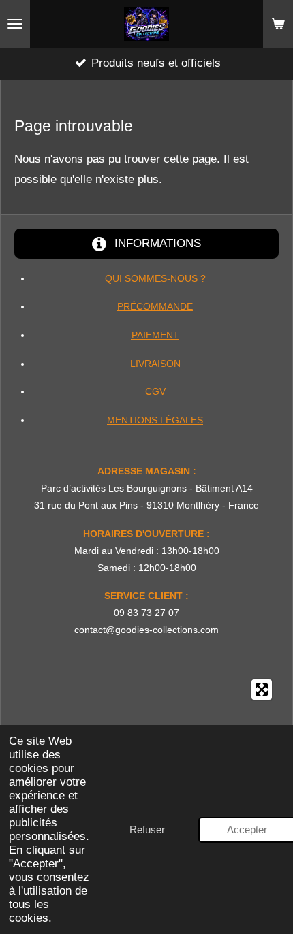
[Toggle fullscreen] (261, 689)
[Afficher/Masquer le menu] (15, 24)
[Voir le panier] (278, 24)
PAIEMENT (155, 334)
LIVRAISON (155, 363)
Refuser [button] (147, 829)
